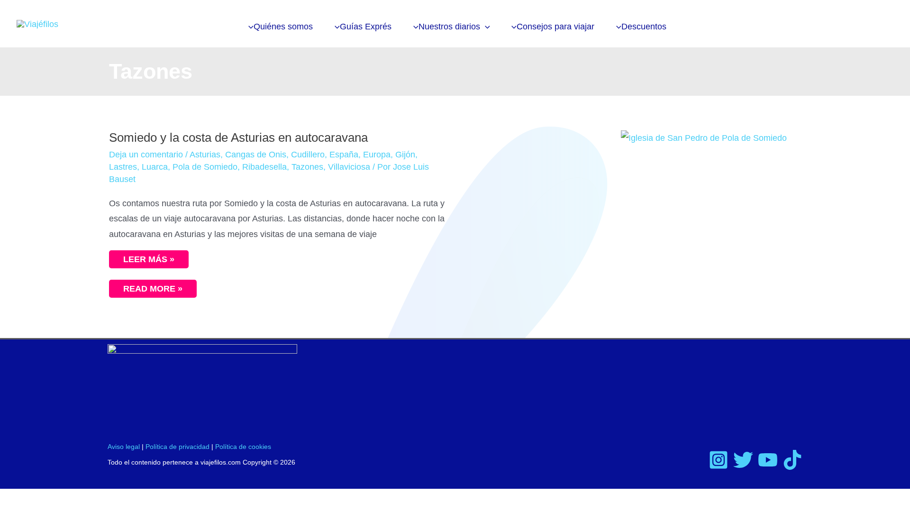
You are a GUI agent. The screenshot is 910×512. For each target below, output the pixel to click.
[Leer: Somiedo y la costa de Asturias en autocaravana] (704, 137)
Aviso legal (124, 446)
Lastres (123, 167)
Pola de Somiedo (205, 167)
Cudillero (308, 154)
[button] (485, 26)
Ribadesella (264, 167)
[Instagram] (718, 460)
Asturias (205, 154)
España (343, 154)
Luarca (155, 167)
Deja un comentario (146, 154)
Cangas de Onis (255, 154)
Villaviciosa (349, 167)
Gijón (405, 154)
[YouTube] (768, 460)
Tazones (307, 167)
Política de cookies (243, 446)
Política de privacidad (177, 446)
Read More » (159, 286)
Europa (377, 154)
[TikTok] (792, 460)
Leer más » (148, 259)
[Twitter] (743, 460)
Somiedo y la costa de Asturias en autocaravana (238, 137)
